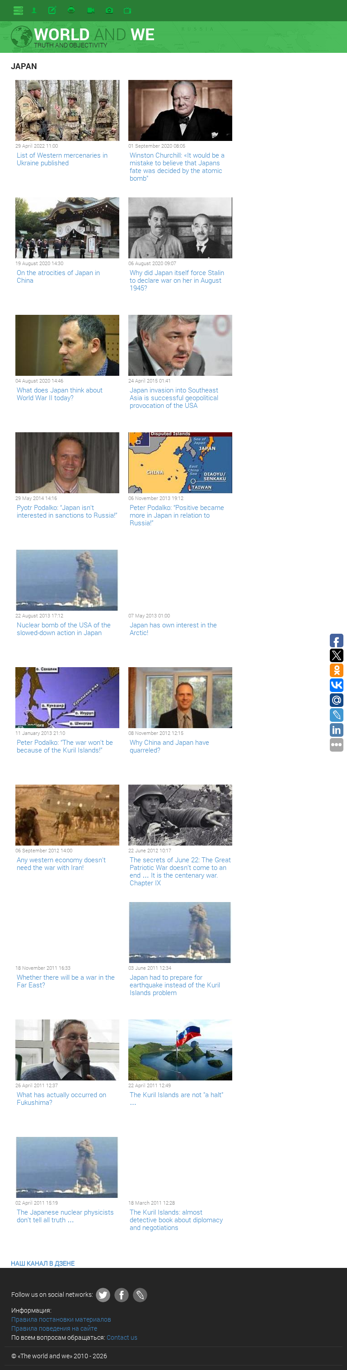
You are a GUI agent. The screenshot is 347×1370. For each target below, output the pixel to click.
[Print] (71, 10)
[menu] (18, 10)
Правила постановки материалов (61, 1319)
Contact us (122, 1337)
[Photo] (109, 10)
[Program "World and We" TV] (127, 10)
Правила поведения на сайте (54, 1328)
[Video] (90, 10)
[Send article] (53, 10)
